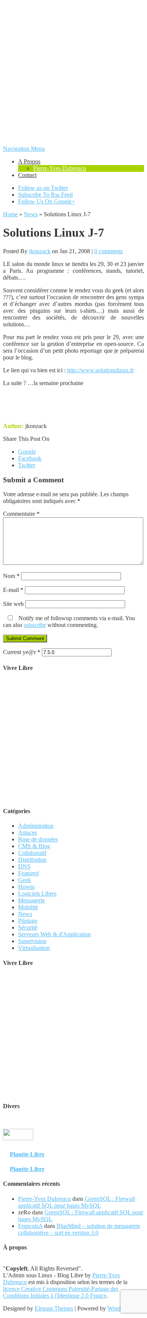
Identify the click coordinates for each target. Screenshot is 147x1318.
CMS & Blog (34, 846)
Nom (11, 576)
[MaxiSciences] (18, 1146)
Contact (27, 175)
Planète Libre (27, 1154)
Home (10, 214)
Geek (24, 880)
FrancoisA (30, 1226)
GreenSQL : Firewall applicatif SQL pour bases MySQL (76, 1202)
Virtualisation (34, 948)
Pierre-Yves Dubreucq (59, 168)
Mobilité (28, 907)
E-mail (13, 590)
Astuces (27, 832)
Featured (28, 873)
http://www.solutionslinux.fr (100, 370)
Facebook (29, 458)
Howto (26, 887)
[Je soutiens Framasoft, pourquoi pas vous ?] (73, 796)
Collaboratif (32, 853)
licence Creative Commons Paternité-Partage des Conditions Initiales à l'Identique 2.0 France (60, 1292)
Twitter (26, 465)
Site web (13, 604)
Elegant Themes (54, 1308)
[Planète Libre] (129, 1146)
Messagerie (31, 900)
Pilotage (27, 920)
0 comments (108, 251)
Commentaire (21, 514)
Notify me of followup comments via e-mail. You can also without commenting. (69, 621)
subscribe (35, 625)
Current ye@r (21, 652)
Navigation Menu (24, 148)
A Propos (29, 161)
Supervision (32, 941)
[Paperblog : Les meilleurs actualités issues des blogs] (125, 1139)
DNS (24, 866)
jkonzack (40, 251)
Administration (36, 826)
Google (27, 451)
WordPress (120, 1308)
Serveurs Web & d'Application (54, 934)
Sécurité (27, 927)
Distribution (32, 859)
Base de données (38, 839)
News (31, 214)
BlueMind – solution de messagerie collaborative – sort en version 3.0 (79, 1229)
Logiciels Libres (37, 893)
